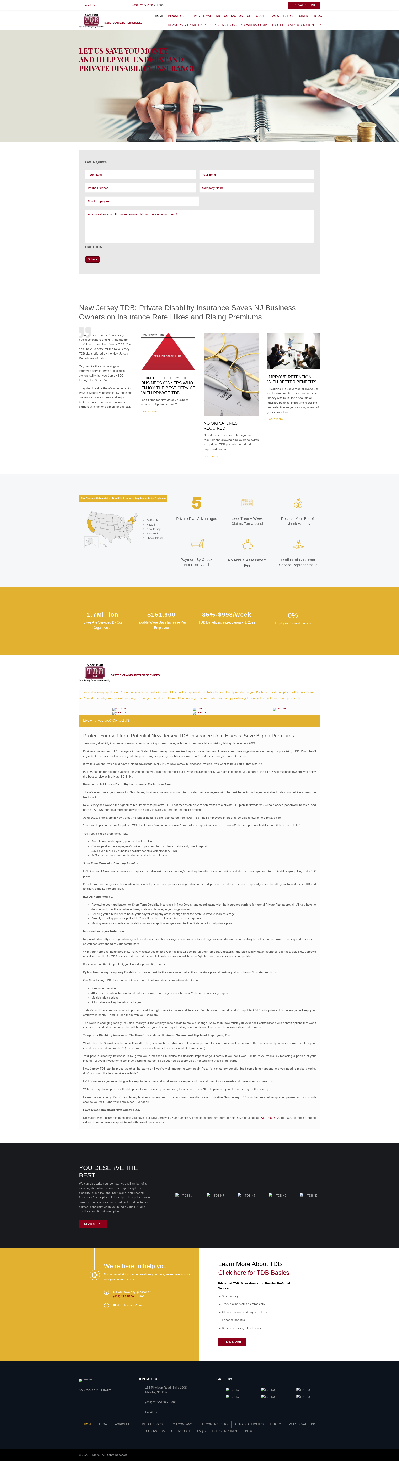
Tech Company (180, 1424)
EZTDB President (225, 1431)
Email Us (89, 5)
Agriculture (125, 1424)
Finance (276, 1424)
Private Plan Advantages (196, 519)
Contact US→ (122, 720)
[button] (304, 5)
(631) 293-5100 (142, 5)
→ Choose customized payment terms (243, 1312)
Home (88, 1424)
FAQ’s (201, 1431)
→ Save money (228, 1296)
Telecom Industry (213, 1424)
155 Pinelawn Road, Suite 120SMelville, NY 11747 (166, 1390)
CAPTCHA (93, 247)
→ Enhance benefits (231, 1320)
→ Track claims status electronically (241, 1304)
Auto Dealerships (249, 1424)
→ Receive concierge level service (240, 1328)
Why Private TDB (302, 1424)
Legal (103, 1424)
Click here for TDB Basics (253, 1272)
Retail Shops (152, 1424)
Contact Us (155, 1431)
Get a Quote (181, 1431)
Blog (249, 1431)
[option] (185, 1195)
